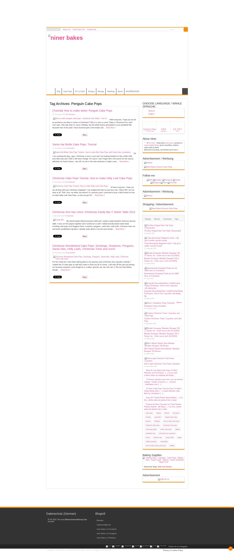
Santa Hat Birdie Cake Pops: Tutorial (74, 144)
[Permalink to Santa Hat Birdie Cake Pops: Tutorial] (92, 152)
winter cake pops (166, 429)
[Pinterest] (155, 183)
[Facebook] (167, 180)
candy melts (170, 437)
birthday (157, 421)
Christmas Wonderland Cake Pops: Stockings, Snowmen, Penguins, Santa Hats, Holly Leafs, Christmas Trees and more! (93, 247)
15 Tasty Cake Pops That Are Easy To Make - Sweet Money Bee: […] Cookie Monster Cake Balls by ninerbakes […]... (163, 390)
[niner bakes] (65, 37)
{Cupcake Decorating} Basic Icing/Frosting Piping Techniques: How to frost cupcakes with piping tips (163, 293)
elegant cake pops (171, 417)
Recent (157, 219)
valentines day (150, 433)
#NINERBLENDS (132, 91)
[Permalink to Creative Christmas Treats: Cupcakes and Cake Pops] (162, 316)
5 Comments (70, 148)
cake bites (157, 417)
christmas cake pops (153, 425)
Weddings (111, 91)
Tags (176, 219)
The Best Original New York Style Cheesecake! (162, 231)
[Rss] (150, 180)
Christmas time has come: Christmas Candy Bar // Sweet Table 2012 (93, 212)
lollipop (177, 429)
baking (158, 413)
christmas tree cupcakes (167, 433)
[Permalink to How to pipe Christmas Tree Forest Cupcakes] (162, 361)
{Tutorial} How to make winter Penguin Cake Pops (82, 110)
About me (66, 30)
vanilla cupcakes (151, 441)
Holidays (91, 91)
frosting (148, 417)
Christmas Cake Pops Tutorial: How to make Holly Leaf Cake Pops (92, 178)
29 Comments (70, 114)
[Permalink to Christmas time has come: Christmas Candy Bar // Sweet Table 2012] (58, 220)
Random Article (185, 91)
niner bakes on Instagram (107, 533)
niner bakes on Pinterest (106, 538)
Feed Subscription (138, 103)
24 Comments (70, 253)
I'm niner (152, 143)
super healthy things (151, 145)
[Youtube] (172, 183)
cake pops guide (151, 429)
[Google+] (157, 180)
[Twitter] (176, 180)
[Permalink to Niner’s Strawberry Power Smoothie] (159, 303)
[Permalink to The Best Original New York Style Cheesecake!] (162, 228)
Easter (120, 91)
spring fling (164, 441)
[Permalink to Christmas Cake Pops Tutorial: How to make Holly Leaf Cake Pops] (80, 186)
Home (51, 91)
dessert (148, 421)
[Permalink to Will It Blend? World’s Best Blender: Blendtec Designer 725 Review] (162, 346)
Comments (167, 219)
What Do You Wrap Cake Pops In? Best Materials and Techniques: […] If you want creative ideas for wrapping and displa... (160, 372)
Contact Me (91, 30)
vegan (179, 437)
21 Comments (70, 182)
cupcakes (176, 413)
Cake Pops (67, 91)
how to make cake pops (171, 421)
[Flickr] (164, 183)
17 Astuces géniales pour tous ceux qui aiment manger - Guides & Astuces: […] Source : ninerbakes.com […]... (163, 381)
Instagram (183, 546)
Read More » (111, 128)
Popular (148, 219)
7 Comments (69, 216)
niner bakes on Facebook (106, 529)
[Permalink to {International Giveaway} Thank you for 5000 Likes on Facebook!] (162, 271)
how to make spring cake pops (156, 445)
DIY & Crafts (80, 91)
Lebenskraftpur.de (104, 525)
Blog (58, 91)
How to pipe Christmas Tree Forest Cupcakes (162, 364)
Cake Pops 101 (79, 30)
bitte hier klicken (165, 467)
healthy (172, 445)
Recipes (101, 91)
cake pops (169, 143)
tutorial (167, 413)
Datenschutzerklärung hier (76, 519)
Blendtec (100, 520)
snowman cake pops (170, 425)
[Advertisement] (136, 53)
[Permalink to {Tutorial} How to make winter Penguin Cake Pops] (80, 118)
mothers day (158, 437)
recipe (148, 437)
